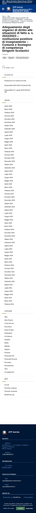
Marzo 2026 (8, 109)
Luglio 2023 (8, 213)
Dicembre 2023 (9, 197)
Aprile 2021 (8, 297)
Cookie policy (29, 508)
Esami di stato (9, 330)
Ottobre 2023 (8, 203)
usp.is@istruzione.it (8, 486)
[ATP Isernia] (8, 8)
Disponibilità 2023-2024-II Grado (17, 85)
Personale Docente (22, 57)
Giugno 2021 (8, 291)
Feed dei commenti (10, 391)
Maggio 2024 (8, 181)
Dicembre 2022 (9, 233)
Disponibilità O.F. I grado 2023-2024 (17, 91)
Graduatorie (8, 333)
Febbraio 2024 (9, 190)
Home (4, 16)
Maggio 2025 (8, 142)
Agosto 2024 (8, 171)
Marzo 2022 (8, 262)
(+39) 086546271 (7, 454)
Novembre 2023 (9, 200)
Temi (6, 369)
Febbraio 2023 (9, 229)
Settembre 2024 (9, 168)
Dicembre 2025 (9, 119)
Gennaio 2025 (9, 155)
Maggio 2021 (8, 294)
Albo (8, 16)
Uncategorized (9, 372)
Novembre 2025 (9, 122)
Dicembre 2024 (9, 158)
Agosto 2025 (8, 132)
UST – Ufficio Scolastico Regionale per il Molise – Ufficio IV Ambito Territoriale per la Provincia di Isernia (17, 2)
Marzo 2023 (8, 226)
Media (6, 343)
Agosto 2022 (8, 246)
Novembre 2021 (9, 275)
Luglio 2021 (8, 288)
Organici (11, 57)
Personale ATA (9, 356)
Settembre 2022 (9, 242)
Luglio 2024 (8, 174)
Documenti (8, 326)
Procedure (7, 362)
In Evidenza (8, 336)
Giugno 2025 (8, 138)
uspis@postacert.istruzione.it (11, 481)
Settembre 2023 (9, 207)
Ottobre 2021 (8, 278)
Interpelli (7, 339)
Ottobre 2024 (8, 164)
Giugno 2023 (8, 216)
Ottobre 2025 (8, 125)
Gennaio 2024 (9, 194)
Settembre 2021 (9, 281)
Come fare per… (9, 323)
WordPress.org (9, 395)
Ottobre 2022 (8, 239)
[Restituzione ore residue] (18, 83)
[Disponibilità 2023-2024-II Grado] (18, 88)
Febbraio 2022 (9, 265)
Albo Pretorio (8, 320)
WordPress (17, 497)
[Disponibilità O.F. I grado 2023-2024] (18, 94)
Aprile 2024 (8, 184)
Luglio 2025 (8, 135)
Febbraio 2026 (9, 112)
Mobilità (7, 346)
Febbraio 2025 (9, 151)
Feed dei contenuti (10, 388)
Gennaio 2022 (9, 268)
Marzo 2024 (8, 187)
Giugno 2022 (8, 252)
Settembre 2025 (9, 129)
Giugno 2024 (8, 177)
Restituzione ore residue (15, 81)
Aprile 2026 (8, 106)
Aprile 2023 (8, 223)
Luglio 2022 (8, 249)
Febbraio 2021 (9, 304)
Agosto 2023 (8, 210)
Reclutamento (9, 365)
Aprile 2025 (8, 145)
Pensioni (7, 352)
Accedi (6, 385)
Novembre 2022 (9, 236)
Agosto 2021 (8, 284)
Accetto (20, 508)
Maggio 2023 (8, 220)
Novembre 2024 (9, 161)
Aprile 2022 (8, 259)
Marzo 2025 (8, 148)
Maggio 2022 (8, 255)
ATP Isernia (22, 9)
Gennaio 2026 (9, 116)
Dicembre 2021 (9, 272)
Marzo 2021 (8, 301)
